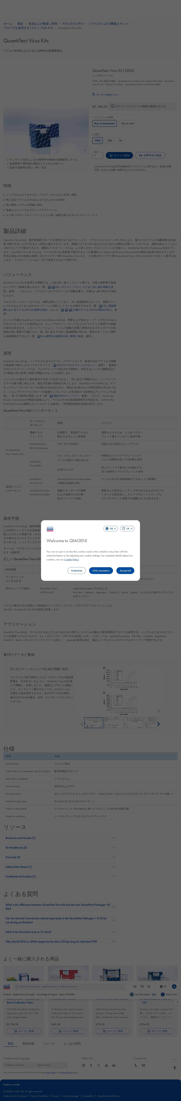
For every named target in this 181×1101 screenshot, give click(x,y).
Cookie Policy (71, 559)
